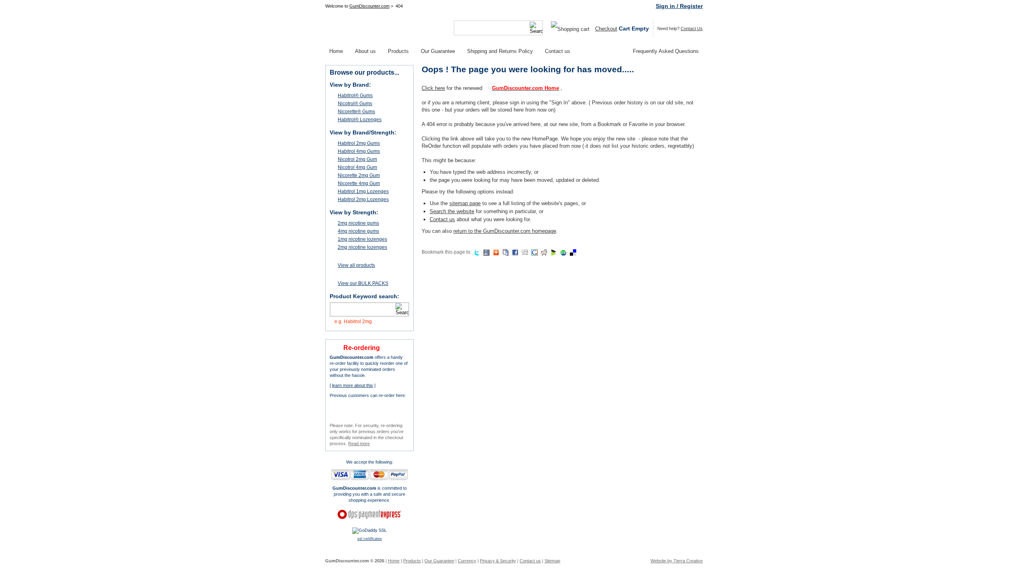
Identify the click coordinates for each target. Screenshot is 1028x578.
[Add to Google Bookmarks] (533, 252)
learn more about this (352, 385)
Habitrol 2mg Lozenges (363, 199)
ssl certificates (369, 539)
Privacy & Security (498, 560)
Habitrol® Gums (355, 95)
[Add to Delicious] (572, 252)
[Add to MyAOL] (495, 252)
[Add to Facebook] (514, 252)
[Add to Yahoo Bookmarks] (504, 252)
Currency (467, 560)
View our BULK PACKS (363, 283)
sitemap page (465, 203)
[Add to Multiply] (485, 252)
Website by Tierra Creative (677, 560)
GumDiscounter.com (369, 6)
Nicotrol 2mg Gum (357, 159)
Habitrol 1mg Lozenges (363, 191)
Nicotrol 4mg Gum (357, 167)
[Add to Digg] (524, 252)
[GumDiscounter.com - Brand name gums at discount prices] (373, 28)
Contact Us (692, 28)
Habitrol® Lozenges (359, 119)
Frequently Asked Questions (666, 51)
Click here (433, 88)
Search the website (452, 211)
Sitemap (552, 560)
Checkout (606, 29)
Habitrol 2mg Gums (359, 143)
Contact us (557, 51)
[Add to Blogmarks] (553, 252)
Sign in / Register (679, 6)
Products (398, 51)
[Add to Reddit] (543, 252)
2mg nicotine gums (358, 223)
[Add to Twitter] (475, 252)
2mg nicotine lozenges (362, 247)
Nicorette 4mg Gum (359, 183)
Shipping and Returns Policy (500, 51)
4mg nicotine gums (358, 231)
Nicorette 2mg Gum (359, 175)
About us (365, 51)
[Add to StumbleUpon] (562, 252)
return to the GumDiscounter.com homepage (504, 231)
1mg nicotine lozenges (362, 239)
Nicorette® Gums (356, 111)
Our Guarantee (438, 51)
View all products (356, 265)
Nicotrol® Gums (355, 103)
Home (336, 51)
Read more (359, 443)
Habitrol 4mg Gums (359, 151)
